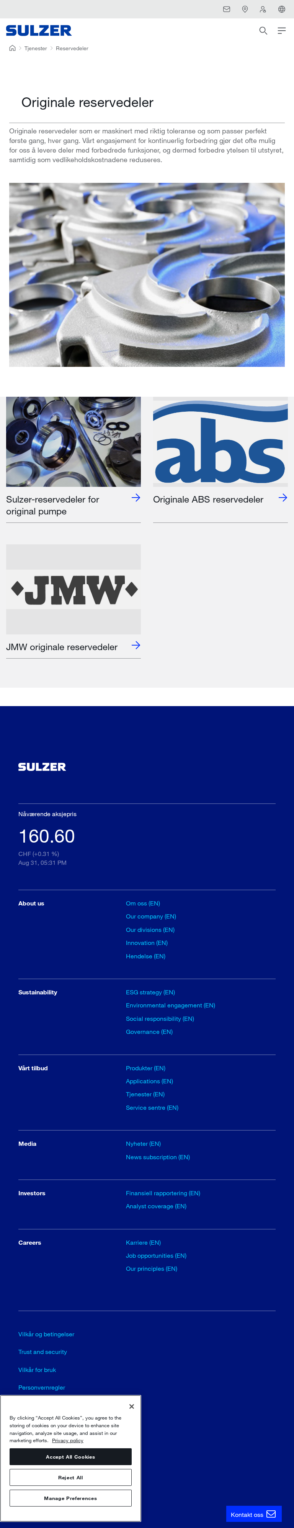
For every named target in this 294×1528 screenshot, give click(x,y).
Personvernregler (41, 1387)
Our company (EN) (151, 916)
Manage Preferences (70, 1498)
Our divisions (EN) (150, 929)
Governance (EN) (149, 1031)
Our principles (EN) (151, 1268)
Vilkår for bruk (37, 1369)
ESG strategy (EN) (150, 992)
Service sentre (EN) (152, 1107)
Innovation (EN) (147, 942)
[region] (70, 1458)
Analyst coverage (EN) (156, 1205)
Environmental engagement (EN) (170, 1005)
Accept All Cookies (70, 1457)
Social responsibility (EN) (160, 1018)
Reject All (70, 1477)
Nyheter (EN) (143, 1143)
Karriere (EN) (143, 1242)
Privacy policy (67, 1440)
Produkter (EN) (145, 1067)
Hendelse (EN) (145, 956)
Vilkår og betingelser (46, 1333)
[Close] (131, 1406)
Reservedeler (72, 48)
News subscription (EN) (158, 1156)
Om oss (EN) (143, 903)
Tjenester (35, 48)
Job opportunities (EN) (156, 1255)
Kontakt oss (248, 1514)
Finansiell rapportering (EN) (163, 1192)
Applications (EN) (149, 1080)
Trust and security (42, 1351)
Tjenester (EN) (145, 1094)
